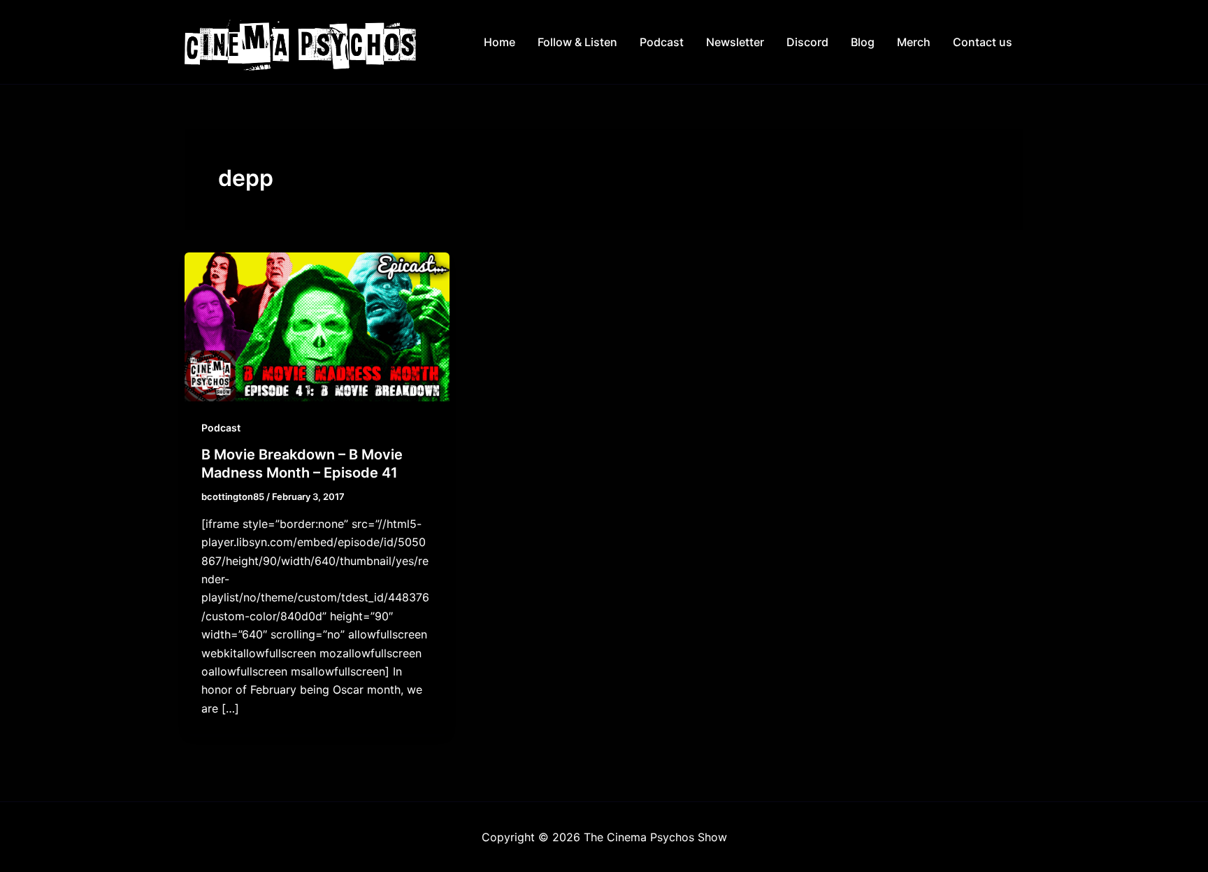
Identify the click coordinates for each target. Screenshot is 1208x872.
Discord (807, 42)
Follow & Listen (577, 42)
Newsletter (735, 42)
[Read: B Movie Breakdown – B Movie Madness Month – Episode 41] (317, 326)
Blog (863, 42)
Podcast (662, 42)
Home (499, 42)
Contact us (982, 42)
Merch (913, 42)
